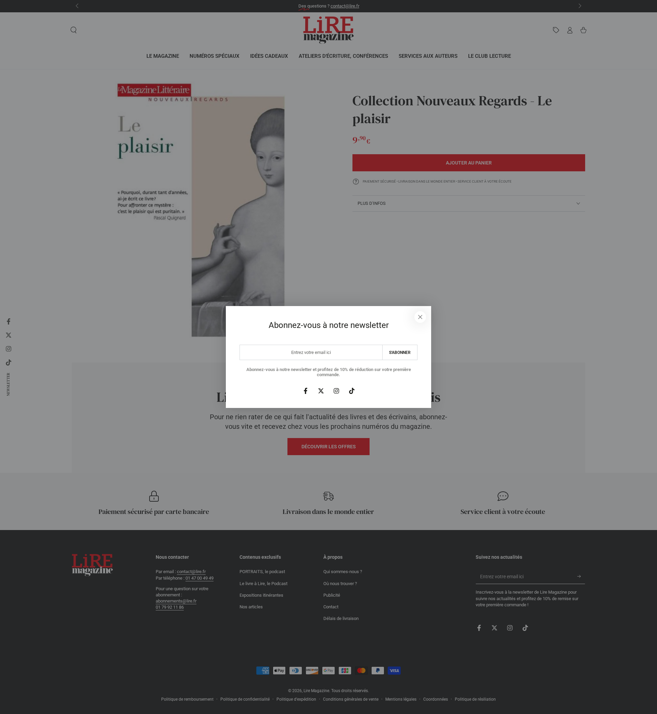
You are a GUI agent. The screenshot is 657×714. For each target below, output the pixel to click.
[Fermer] (420, 317)
